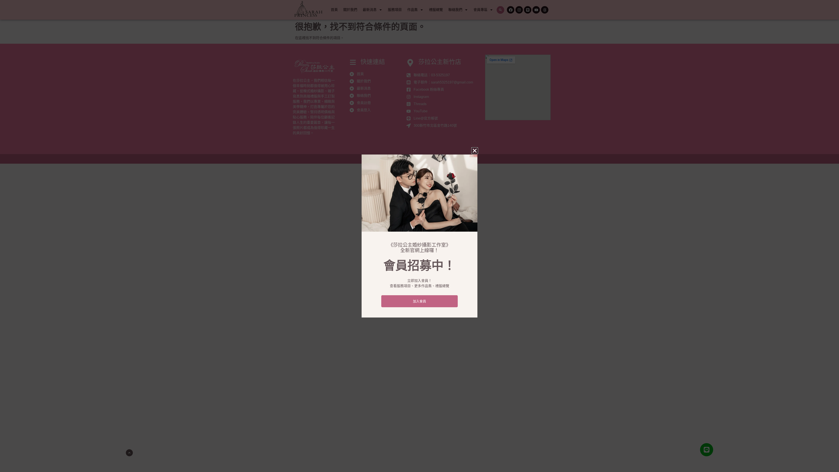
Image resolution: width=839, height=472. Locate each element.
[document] (419, 236)
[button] (474, 150)
